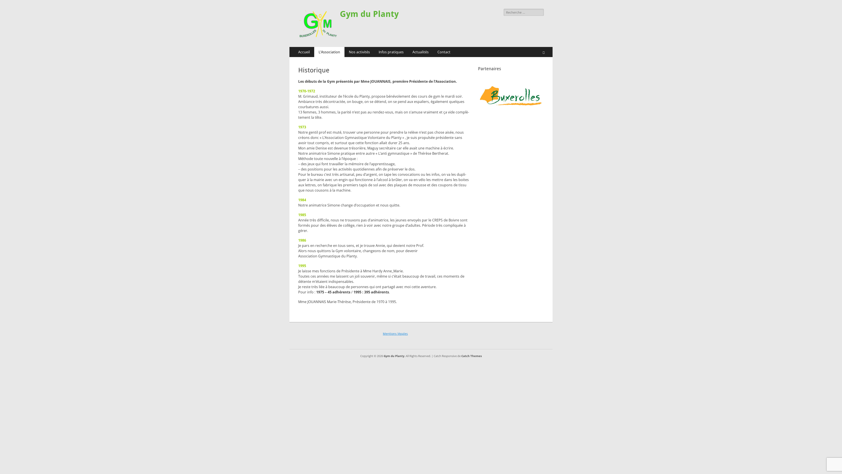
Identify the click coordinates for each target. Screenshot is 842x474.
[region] (511, 96)
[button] (511, 96)
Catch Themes (471, 356)
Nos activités (359, 52)
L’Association (329, 52)
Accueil (304, 52)
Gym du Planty (369, 14)
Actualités (420, 52)
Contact (443, 52)
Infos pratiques (391, 52)
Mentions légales (395, 334)
